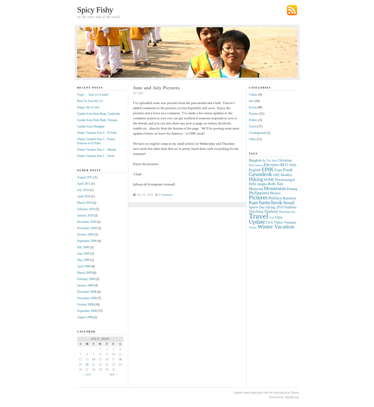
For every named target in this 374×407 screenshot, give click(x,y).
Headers (286, 175)
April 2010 (83, 196)
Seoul (289, 202)
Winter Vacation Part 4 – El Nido (97, 133)
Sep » (113, 374)
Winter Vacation (275, 227)
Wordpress (292, 397)
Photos (275, 193)
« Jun (87, 374)
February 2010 (86, 209)
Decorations (256, 165)
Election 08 (274, 164)
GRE (276, 175)
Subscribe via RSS (292, 10)
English (255, 170)
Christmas (285, 160)
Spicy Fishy (95, 9)
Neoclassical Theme (286, 392)
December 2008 (86, 292)
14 (93, 359)
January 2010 (85, 215)
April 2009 (83, 266)
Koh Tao (275, 183)
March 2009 (84, 272)
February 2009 (86, 279)
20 (87, 364)
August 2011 (85, 177)
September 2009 (87, 241)
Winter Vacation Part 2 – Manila (96, 149)
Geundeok (260, 174)
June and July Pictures (156, 87)
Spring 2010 (274, 207)
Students (290, 207)
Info (251, 101)
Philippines (259, 193)
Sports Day (257, 207)
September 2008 (87, 311)
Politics (253, 120)
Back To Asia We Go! (90, 101)
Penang (292, 189)
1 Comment (165, 194)
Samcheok (270, 202)
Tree (271, 217)
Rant (253, 202)
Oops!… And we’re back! (93, 94)
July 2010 (83, 190)
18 (120, 359)
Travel (252, 126)
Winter (253, 227)
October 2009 (85, 234)
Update (257, 222)
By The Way (269, 160)
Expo (278, 170)
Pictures (253, 113)
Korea (252, 107)
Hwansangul (285, 179)
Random (289, 198)
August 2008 (85, 317)
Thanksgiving (287, 211)
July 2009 (83, 247)
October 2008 (85, 304)
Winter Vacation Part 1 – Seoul (95, 156)
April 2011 (83, 183)
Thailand (271, 211)
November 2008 (87, 298)
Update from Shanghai (90, 126)
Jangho (262, 184)
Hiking (256, 179)
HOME (269, 180)
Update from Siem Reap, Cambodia (98, 113)
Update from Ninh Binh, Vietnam (97, 120)
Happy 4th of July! (88, 107)
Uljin (278, 217)
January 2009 (85, 285)
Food (287, 169)
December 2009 (86, 222)
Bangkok (255, 160)
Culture (253, 94)
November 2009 (87, 228)
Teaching (256, 211)
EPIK (268, 169)
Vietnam (290, 222)
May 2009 (83, 260)
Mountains (275, 188)
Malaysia (256, 188)
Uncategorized (257, 133)
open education (253, 392)
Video (252, 139)
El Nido (290, 165)
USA (269, 222)
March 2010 (84, 203)
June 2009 (83, 253)
